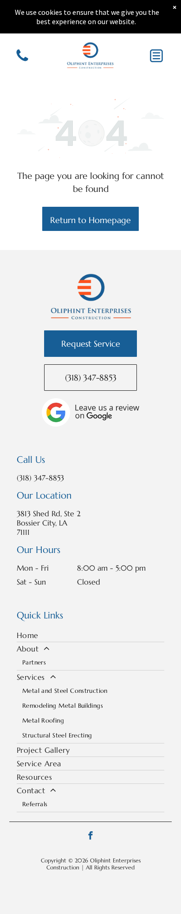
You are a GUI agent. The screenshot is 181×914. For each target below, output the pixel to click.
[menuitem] (90, 635)
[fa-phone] (22, 60)
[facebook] (90, 836)
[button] (156, 55)
